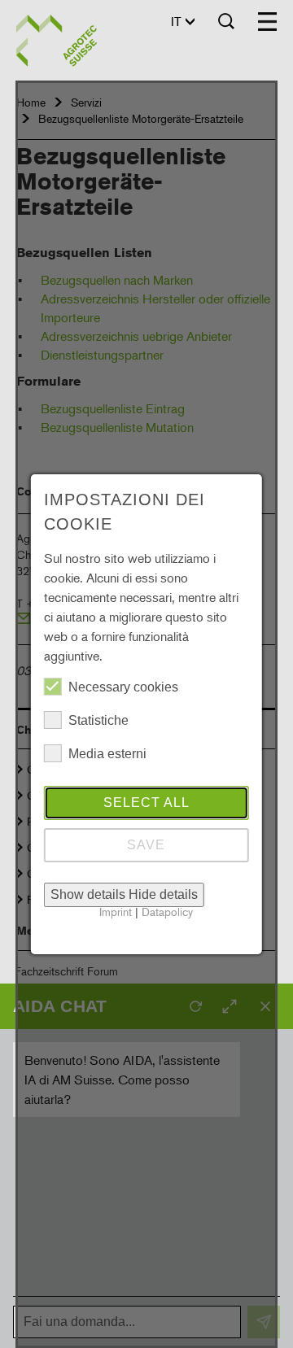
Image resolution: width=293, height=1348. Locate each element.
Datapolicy (167, 911)
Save (146, 845)
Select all (146, 802)
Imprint (115, 911)
